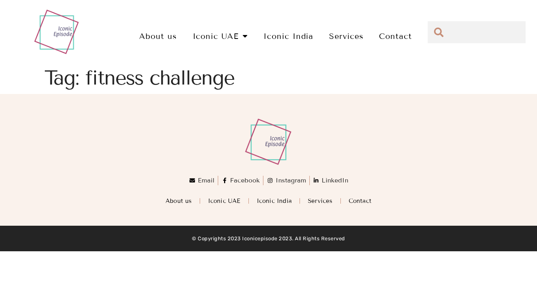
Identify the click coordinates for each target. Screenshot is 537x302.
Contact (395, 36)
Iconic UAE (216, 36)
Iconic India (288, 36)
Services (346, 36)
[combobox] (477, 32)
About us (158, 36)
